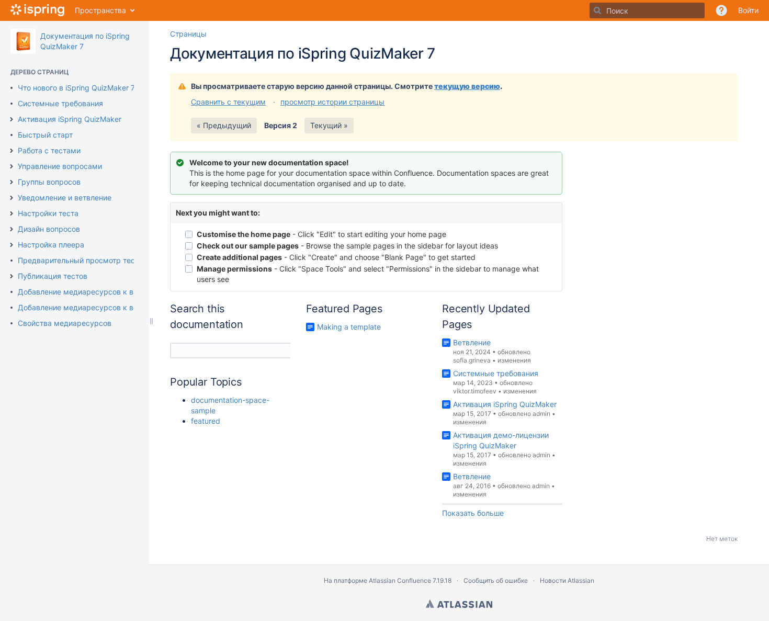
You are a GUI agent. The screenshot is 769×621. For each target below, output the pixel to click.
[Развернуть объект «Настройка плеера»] (11, 245)
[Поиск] (597, 10)
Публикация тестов (52, 276)
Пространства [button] (100, 10)
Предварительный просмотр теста (80, 260)
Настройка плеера (51, 244)
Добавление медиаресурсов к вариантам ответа (106, 291)
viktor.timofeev (474, 391)
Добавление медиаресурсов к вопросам (91, 307)
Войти (748, 10)
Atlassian (459, 604)
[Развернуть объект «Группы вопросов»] (11, 182)
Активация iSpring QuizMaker (69, 119)
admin (541, 413)
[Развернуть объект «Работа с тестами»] (11, 150)
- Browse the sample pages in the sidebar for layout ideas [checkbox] (347, 245)
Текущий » (329, 125)
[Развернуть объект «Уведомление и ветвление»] (11, 198)
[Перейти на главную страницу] (37, 10)
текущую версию (467, 86)
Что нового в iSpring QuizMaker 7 (76, 87)
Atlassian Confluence (400, 580)
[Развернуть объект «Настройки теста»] (11, 213)
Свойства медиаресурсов (64, 323)
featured (205, 420)
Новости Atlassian (567, 580)
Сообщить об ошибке (495, 580)
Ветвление (472, 342)
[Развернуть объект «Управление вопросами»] (11, 166)
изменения (514, 360)
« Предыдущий (224, 125)
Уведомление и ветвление (64, 197)
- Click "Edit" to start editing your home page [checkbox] (321, 234)
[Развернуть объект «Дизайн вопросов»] (11, 229)
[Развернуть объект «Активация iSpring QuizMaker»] (11, 119)
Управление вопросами (60, 166)
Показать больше (473, 513)
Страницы (188, 33)
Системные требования (60, 103)
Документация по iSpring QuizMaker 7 (302, 53)
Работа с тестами (49, 150)
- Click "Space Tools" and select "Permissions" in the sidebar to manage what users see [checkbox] (368, 274)
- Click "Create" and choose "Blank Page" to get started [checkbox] (336, 257)
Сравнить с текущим (228, 101)
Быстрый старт (45, 134)
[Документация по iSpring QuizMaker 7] (23, 41)
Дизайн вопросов (49, 228)
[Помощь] (721, 10)
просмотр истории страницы (332, 101)
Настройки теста (48, 213)
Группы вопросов (49, 181)
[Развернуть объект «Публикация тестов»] (11, 276)
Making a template (349, 326)
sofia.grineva (472, 360)
